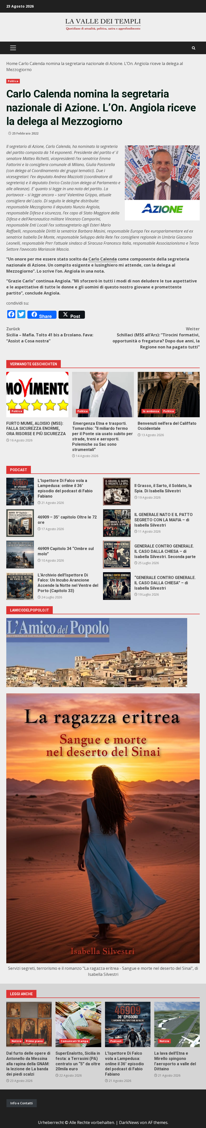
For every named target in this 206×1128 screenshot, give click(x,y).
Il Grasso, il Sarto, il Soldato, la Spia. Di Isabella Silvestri (117, 491)
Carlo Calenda (102, 259)
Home (12, 63)
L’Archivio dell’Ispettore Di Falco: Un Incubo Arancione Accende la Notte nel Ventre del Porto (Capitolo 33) (20, 586)
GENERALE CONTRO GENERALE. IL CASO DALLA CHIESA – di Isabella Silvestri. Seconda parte (117, 554)
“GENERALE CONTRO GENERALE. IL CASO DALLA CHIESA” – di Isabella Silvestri (117, 586)
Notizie (17, 1041)
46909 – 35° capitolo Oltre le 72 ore (20, 523)
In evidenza (151, 411)
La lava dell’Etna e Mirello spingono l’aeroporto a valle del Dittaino (177, 1024)
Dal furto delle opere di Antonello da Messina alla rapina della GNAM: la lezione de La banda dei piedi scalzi (29, 1024)
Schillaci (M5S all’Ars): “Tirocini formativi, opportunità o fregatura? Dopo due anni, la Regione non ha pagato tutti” (156, 338)
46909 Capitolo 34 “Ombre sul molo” (20, 554)
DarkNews (129, 1122)
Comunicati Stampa (74, 1041)
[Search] (193, 48)
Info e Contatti (21, 1103)
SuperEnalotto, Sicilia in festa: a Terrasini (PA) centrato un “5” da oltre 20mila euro (78, 1024)
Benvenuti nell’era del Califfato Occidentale (169, 394)
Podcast (116, 1041)
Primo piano (34, 1041)
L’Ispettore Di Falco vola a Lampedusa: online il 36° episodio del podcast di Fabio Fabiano (20, 491)
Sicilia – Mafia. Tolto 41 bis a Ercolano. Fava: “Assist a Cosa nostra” (49, 335)
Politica (13, 81)
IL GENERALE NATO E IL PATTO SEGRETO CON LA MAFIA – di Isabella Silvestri (117, 523)
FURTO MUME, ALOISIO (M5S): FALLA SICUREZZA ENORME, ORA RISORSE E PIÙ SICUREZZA (37, 394)
